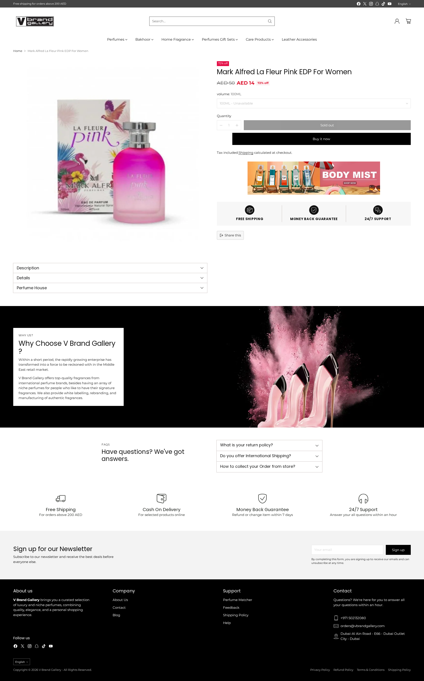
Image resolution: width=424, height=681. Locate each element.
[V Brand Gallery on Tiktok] (383, 5)
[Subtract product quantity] (221, 125)
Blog (116, 615)
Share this (233, 235)
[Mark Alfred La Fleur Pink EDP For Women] (110, 158)
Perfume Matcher (237, 600)
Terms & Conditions (370, 669)
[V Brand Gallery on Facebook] (358, 5)
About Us (120, 600)
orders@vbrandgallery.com (363, 626)
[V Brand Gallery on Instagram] (371, 5)
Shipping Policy (235, 615)
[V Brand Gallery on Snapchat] (377, 5)
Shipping (245, 152)
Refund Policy (343, 669)
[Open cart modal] (408, 21)
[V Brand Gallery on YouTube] (389, 5)
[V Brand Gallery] (35, 21)
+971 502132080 (353, 618)
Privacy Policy (320, 669)
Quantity (224, 116)
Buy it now (321, 139)
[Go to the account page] (397, 21)
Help (227, 623)
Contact (119, 607)
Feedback (231, 607)
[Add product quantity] (237, 125)
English (403, 4)
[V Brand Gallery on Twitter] (365, 5)
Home (17, 51)
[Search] (270, 21)
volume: (229, 94)
